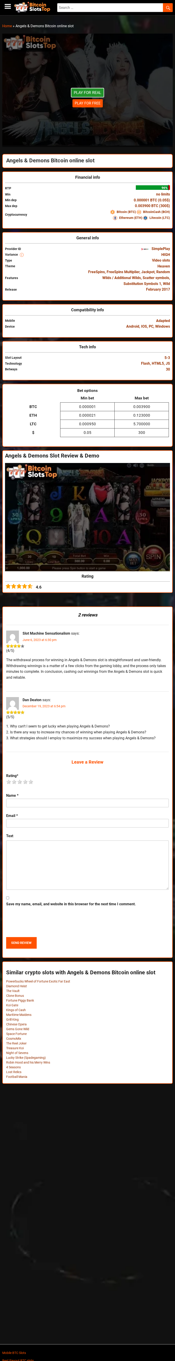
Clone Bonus (15, 995)
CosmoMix (13, 1038)
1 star (9, 782)
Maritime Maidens (18, 1014)
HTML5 (158, 363)
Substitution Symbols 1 (142, 284)
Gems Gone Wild (17, 1029)
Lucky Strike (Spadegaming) (26, 1057)
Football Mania (16, 1076)
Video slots (161, 260)
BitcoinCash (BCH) (156, 212)
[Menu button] (8, 6)
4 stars (25, 782)
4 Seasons (13, 1067)
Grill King (12, 1019)
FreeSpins (96, 272)
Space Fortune (16, 1033)
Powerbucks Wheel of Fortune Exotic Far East (38, 981)
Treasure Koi (15, 1048)
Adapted (163, 321)
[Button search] (168, 7)
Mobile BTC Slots (14, 1353)
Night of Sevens (17, 1052)
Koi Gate (12, 1005)
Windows (162, 326)
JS (168, 363)
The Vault (13, 990)
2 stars (14, 782)
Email (12, 816)
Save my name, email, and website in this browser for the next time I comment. (71, 904)
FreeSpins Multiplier (123, 272)
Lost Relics (13, 1072)
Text (9, 836)
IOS (144, 326)
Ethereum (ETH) (130, 218)
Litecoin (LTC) (159, 218)
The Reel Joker (16, 1043)
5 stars (31, 782)
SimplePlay (160, 249)
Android (132, 326)
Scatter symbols (156, 278)
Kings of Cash (16, 1010)
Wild (166, 284)
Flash (145, 363)
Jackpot (147, 272)
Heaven (163, 266)
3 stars (20, 782)
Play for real (87, 92)
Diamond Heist (16, 986)
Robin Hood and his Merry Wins (28, 1062)
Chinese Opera (16, 1024)
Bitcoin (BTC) (126, 212)
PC (151, 326)
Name (12, 795)
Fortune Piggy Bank (20, 1000)
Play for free (87, 103)
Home (7, 26)
